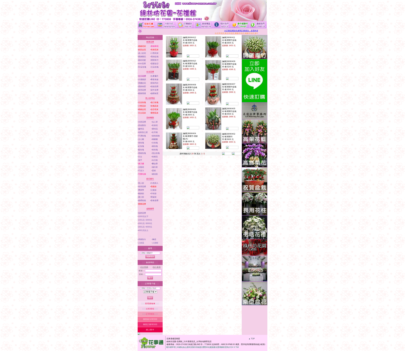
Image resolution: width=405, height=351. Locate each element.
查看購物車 (150, 303)
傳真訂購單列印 (150, 324)
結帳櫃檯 (150, 309)
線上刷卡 (150, 330)
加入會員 (157, 267)
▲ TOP (252, 339)
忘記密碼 (144, 267)
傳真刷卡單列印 (150, 319)
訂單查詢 (150, 314)
